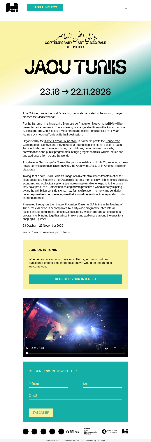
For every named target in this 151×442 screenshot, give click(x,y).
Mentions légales (72, 440)
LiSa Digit (101, 440)
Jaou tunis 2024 (45, 7)
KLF (50, 440)
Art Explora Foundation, (75, 144)
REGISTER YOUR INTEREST (75, 279)
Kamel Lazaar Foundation (60, 141)
